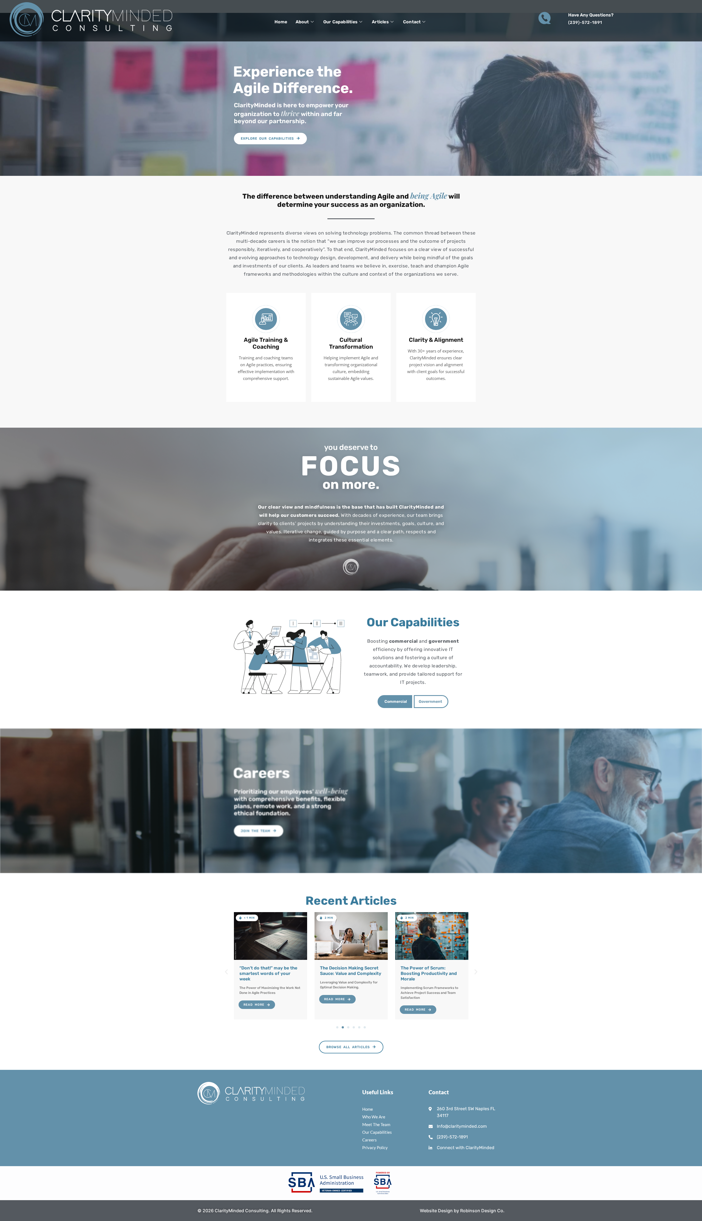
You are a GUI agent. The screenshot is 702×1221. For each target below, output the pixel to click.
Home (280, 21)
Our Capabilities (340, 21)
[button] (246, 918)
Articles (380, 21)
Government (430, 701)
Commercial (395, 701)
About (302, 21)
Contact (412, 21)
